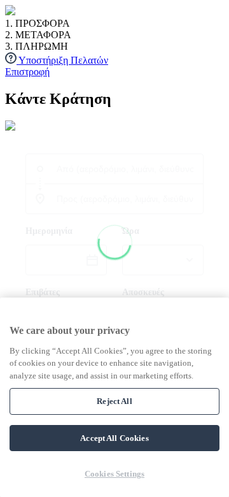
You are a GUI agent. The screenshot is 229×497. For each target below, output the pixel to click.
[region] (114, 397)
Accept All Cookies (114, 438)
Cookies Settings (114, 474)
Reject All (114, 401)
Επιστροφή (27, 71)
